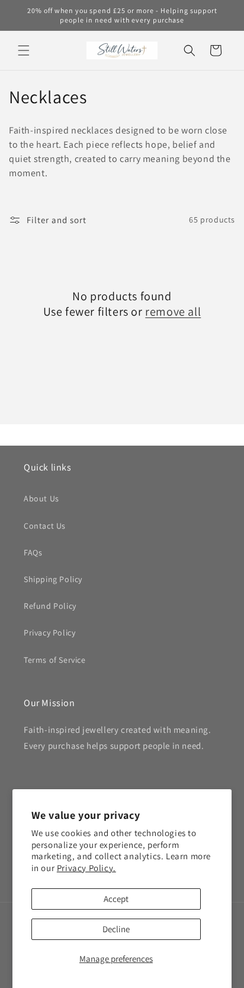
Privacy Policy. (86, 867)
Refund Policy (50, 606)
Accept (116, 898)
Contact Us (45, 525)
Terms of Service (55, 660)
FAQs (33, 552)
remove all (173, 311)
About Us (41, 498)
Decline (116, 929)
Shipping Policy (53, 579)
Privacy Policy (49, 632)
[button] (24, 50)
